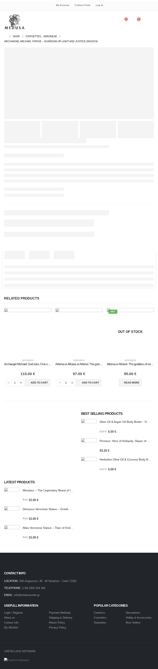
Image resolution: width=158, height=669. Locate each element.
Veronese (28, 360)
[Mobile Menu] (149, 21)
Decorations (133, 612)
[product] (27, 331)
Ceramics (99, 612)
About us (9, 617)
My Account (63, 5)
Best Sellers (133, 622)
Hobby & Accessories (139, 617)
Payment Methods (60, 612)
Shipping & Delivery (60, 617)
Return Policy (57, 622)
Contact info (11, 622)
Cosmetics (100, 617)
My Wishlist (11, 627)
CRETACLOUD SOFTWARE (20, 651)
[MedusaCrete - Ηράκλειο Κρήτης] (14, 21)
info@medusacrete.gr (27, 595)
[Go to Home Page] (5, 36)
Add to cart (39, 382)
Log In (99, 5)
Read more (131, 382)
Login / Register (13, 612)
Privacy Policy (57, 627)
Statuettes (100, 622)
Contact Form (82, 5)
